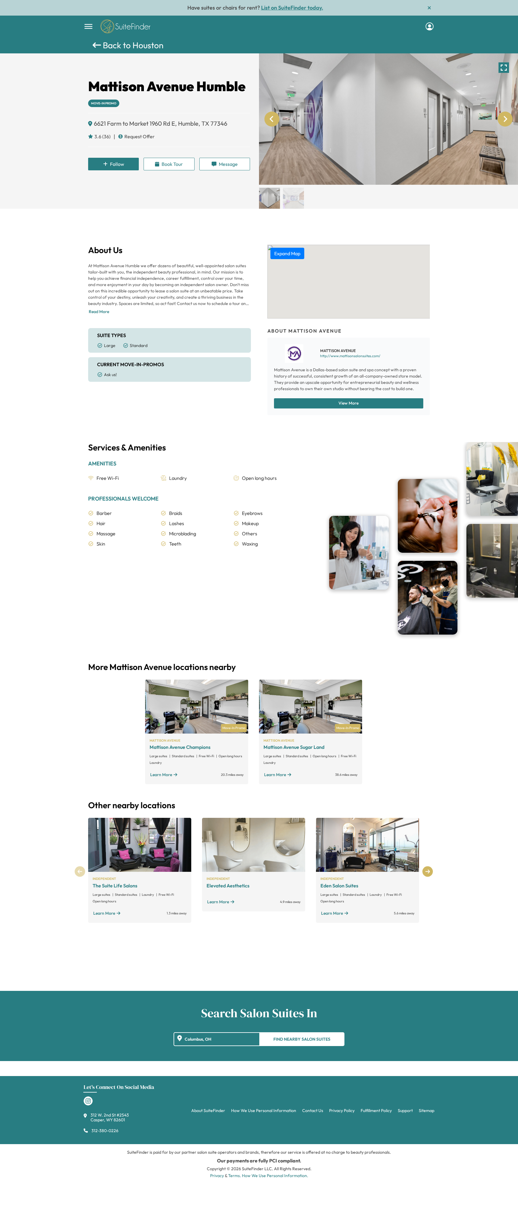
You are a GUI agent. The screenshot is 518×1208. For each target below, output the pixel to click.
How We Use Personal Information (263, 1110)
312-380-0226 (104, 1130)
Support (405, 1110)
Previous (80, 871)
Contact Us (312, 1110)
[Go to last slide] (271, 119)
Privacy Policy (342, 1110)
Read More (99, 311)
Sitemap (426, 1110)
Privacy (217, 1175)
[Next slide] (505, 119)
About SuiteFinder (208, 1110)
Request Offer (139, 136)
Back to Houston (132, 45)
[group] (388, 119)
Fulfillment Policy (376, 1110)
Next (427, 871)
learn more (161, 774)
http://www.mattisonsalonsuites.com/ (350, 356)
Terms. (234, 1175)
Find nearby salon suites (301, 1039)
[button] (269, 198)
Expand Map (287, 253)
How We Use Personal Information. (275, 1175)
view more (348, 403)
